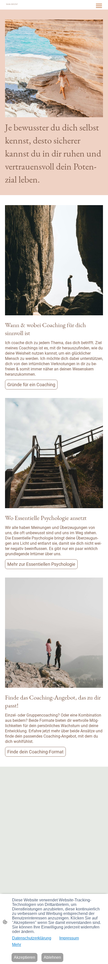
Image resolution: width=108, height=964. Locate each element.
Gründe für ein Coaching (31, 384)
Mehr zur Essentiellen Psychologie (41, 564)
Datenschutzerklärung (31, 938)
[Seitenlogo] (12, 4)
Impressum (69, 938)
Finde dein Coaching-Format (35, 751)
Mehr (16, 944)
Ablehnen (52, 957)
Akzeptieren (24, 957)
